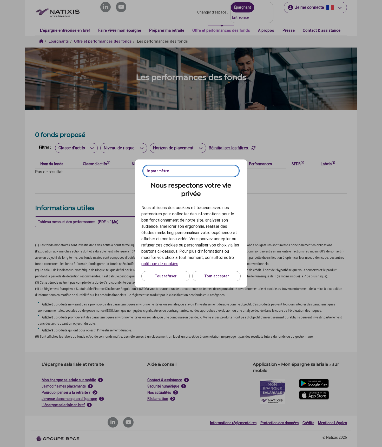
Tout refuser (166, 276)
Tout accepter (216, 276)
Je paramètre (157, 171)
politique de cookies (159, 263)
